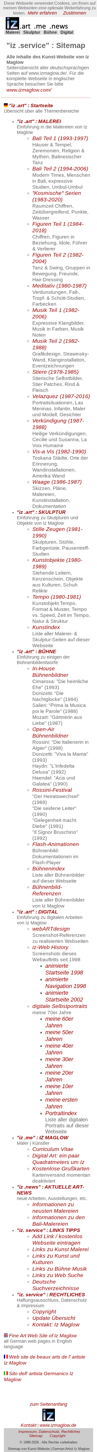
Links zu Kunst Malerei (60, 1249)
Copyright (44, 1311)
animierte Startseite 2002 (64, 996)
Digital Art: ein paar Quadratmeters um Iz (58, 1159)
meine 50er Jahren (59, 1035)
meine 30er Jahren (59, 1062)
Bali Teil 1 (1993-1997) (60, 138)
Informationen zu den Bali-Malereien (58, 1220)
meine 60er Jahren (59, 1022)
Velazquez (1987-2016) (61, 396)
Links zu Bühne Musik (59, 1269)
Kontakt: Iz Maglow (55, 1324)
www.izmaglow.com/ (28, 90)
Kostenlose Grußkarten (60, 1168)
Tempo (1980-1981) (56, 597)
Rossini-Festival (52, 790)
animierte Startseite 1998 (64, 969)
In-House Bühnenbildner (50, 671)
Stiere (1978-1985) (55, 372)
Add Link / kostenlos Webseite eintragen (57, 1239)
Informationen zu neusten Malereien (55, 1207)
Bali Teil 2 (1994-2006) (60, 169)
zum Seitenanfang (48, 1404)
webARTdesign (51, 929)
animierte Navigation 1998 (65, 982)
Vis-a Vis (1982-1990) (59, 451)
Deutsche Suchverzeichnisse (55, 1285)
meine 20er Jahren (59, 1076)
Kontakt (28, 1425)
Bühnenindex (48, 868)
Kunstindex (46, 627)
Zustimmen (74, 13)
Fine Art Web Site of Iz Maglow (43, 1335)
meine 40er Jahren (59, 1049)
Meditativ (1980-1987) (59, 286)
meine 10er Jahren (59, 1089)
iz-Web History (50, 947)
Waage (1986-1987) (57, 482)
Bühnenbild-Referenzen (47, 890)
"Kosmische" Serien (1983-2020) (56, 196)
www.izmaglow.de (58, 1425)
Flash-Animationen (55, 844)
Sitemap (35, 1436)
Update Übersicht (53, 1318)
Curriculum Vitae (52, 1149)
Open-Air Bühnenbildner (50, 732)
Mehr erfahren (42, 13)
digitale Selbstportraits (59, 1006)
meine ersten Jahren (61, 1103)
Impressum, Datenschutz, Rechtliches (49, 1431)
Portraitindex (61, 1113)
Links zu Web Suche (57, 1275)
